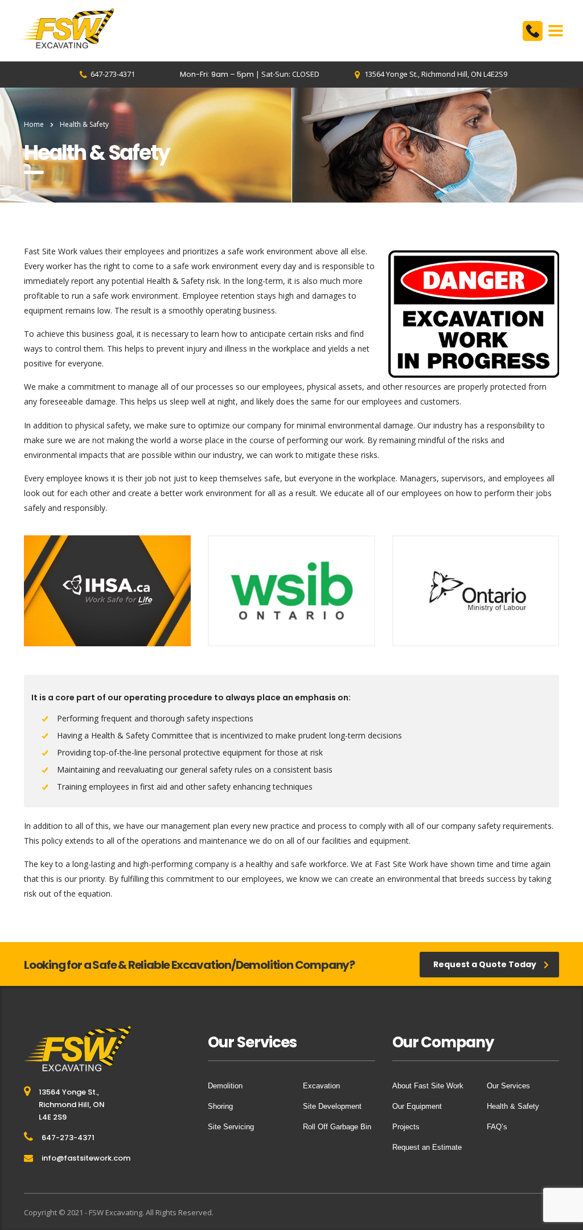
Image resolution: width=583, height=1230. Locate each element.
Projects (406, 1126)
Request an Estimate (427, 1147)
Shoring (220, 1106)
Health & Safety (513, 1106)
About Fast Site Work (427, 1086)
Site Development (332, 1106)
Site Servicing (231, 1126)
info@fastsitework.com (86, 1158)
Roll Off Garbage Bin (337, 1126)
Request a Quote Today (484, 964)
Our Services (508, 1086)
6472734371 (533, 31)
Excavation (321, 1086)
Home (34, 124)
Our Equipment (417, 1106)
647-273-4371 (68, 1137)
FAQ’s (497, 1126)
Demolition (225, 1086)
